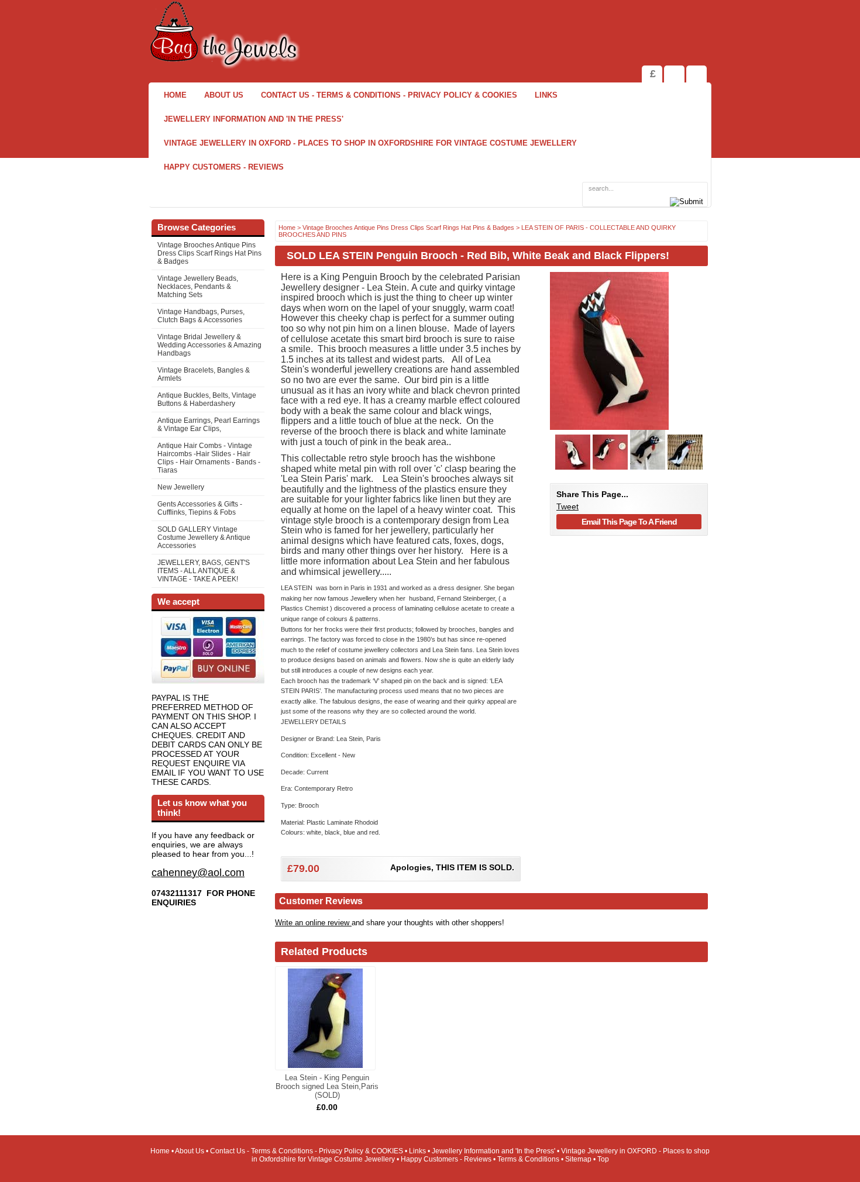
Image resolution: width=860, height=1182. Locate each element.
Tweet (567, 506)
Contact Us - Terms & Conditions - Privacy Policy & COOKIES (389, 95)
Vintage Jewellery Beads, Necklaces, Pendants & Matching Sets (197, 286)
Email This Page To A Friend (629, 521)
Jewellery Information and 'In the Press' (253, 119)
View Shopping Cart (674, 74)
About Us (223, 95)
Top (603, 1159)
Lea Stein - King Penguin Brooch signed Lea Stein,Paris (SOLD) (327, 1086)
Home (175, 95)
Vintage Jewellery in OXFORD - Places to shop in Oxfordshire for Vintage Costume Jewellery (370, 143)
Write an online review (313, 922)
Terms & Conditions (528, 1159)
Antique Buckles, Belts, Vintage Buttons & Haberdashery (206, 399)
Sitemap (578, 1159)
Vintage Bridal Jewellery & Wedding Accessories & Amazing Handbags (209, 345)
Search (696, 74)
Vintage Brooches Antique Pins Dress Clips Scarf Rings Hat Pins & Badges (209, 253)
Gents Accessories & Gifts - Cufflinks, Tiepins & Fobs (199, 508)
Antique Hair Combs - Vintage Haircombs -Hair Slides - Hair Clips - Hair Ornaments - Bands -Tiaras (208, 458)
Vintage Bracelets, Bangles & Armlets (203, 374)
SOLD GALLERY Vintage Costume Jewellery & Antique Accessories (203, 537)
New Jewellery (180, 487)
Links (546, 95)
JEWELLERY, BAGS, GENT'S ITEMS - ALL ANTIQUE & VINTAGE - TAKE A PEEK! (203, 571)
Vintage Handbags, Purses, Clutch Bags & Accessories (201, 316)
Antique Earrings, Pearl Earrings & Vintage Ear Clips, (208, 424)
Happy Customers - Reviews (224, 167)
